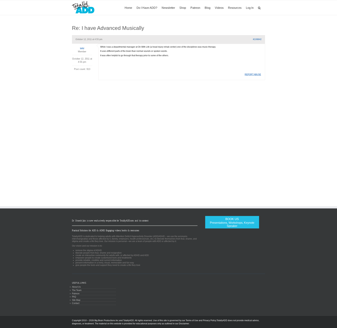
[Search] (259, 7)
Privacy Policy (209, 320)
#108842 (257, 39)
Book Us (232, 222)
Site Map (76, 300)
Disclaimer (184, 323)
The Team (76, 290)
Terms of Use (192, 320)
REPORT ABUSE (253, 74)
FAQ (74, 297)
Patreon (76, 293)
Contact (75, 303)
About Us (76, 287)
